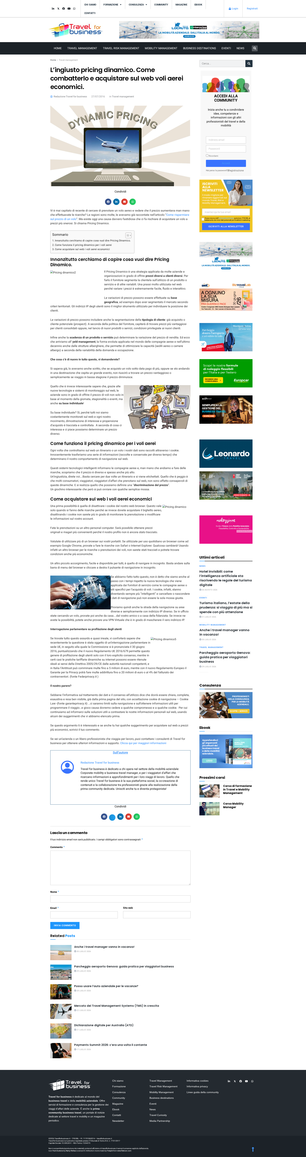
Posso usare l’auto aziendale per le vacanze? (106, 986)
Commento (57, 847)
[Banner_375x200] (226, 337)
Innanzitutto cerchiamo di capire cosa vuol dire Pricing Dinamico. (93, 240)
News (240, 48)
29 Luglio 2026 (83, 971)
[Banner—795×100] (189, 30)
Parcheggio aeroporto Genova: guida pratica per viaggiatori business (124, 966)
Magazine (181, 4)
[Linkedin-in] (53, 8)
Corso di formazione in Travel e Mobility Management (237, 789)
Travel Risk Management (121, 48)
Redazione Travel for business (100, 763)
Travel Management (82, 48)
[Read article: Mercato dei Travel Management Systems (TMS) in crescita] (61, 1011)
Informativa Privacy (226, 218)
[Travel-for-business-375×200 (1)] (226, 373)
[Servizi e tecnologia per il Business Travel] (226, 453)
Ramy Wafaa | (71, 1151)
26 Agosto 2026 (209, 589)
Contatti (89, 13)
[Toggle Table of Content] (127, 235)
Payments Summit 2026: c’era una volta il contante (110, 1045)
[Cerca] (249, 63)
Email (54, 908)
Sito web (128, 908)
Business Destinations (199, 48)
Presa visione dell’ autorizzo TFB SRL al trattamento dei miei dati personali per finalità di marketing (227, 219)
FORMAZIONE (110, 4)
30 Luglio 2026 (83, 951)
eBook (198, 4)
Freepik (110, 1151)
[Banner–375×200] (226, 256)
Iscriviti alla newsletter (226, 226)
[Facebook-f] (63, 8)
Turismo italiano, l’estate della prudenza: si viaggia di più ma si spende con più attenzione (225, 607)
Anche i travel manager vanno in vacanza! (104, 947)
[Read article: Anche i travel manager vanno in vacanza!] (61, 952)
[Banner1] (226, 409)
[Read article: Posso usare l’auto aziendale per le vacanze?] (61, 991)
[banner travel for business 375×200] (226, 529)
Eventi (226, 48)
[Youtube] (69, 8)
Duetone (59, 1151)
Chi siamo (90, 4)
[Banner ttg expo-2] (226, 485)
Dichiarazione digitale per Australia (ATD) (104, 1025)
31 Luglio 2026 (208, 616)
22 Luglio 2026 (83, 1010)
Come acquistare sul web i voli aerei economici (82, 249)
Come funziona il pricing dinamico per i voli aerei (83, 245)
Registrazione (236, 170)
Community (161, 4)
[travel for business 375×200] (226, 296)
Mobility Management (161, 48)
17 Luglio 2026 (83, 1049)
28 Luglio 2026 (83, 990)
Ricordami (213, 156)
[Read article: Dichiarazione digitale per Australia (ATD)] (61, 1031)
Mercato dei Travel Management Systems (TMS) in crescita (116, 1006)
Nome (54, 892)
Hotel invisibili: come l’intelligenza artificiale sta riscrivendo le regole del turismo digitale (225, 578)
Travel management (68, 60)
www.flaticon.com (124, 1151)
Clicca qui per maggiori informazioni (143, 743)
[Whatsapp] (74, 8)
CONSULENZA (136, 4)
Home (58, 48)
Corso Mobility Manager (233, 805)
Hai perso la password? (217, 170)
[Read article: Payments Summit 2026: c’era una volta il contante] (61, 1050)
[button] (255, 48)
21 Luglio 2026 (83, 1029)
